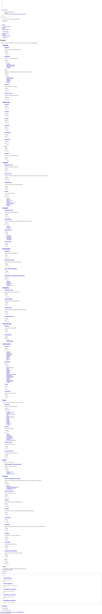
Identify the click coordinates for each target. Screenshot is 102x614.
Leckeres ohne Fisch (9, 450)
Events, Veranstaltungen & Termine (12, 478)
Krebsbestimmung (7, 578)
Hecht (8, 417)
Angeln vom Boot (10, 341)
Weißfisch (8, 421)
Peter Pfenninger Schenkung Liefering (13, 464)
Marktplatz (7, 524)
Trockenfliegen (9, 283)
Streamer (8, 284)
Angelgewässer (7, 344)
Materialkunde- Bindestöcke (9, 600)
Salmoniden (7, 139)
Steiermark (8, 356)
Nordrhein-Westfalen (10, 376)
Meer (6, 146)
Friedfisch (7, 111)
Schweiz (6, 384)
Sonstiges (8, 82)
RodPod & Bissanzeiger (11, 65)
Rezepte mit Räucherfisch (11, 440)
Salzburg (8, 355)
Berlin (8, 369)
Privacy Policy (5, 605)
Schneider (7, 153)
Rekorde (8, 81)
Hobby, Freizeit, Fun (9, 491)
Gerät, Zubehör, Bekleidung (11, 268)
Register (4, 9)
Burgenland (9, 352)
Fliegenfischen (8, 132)
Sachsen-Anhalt (9, 380)
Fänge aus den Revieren (11, 473)
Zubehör (8, 204)
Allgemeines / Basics (10, 412)
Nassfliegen (9, 282)
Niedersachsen (9, 375)
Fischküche (7, 404)
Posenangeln (9, 237)
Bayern (8, 368)
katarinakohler (10, 569)
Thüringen (8, 382)
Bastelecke (7, 533)
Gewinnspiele (7, 517)
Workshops (9, 486)
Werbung (7, 508)
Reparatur (8, 66)
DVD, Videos (7, 542)
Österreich (7, 346)
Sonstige (8, 424)
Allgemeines (7, 251)
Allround (7, 104)
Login (7, 9)
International (7, 391)
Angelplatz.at (9, 80)
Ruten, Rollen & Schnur (11, 202)
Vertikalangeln (9, 239)
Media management (6, 29)
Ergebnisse (8, 439)
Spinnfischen (9, 235)
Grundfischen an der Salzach (9, 589)
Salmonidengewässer (9, 316)
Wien (8, 359)
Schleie (8, 419)
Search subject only (7, 19)
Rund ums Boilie (9, 200)
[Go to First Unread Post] (4, 575)
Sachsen (8, 379)
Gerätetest (8, 67)
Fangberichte (6, 102)
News (6, 69)
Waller (8, 420)
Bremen (8, 371)
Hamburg (8, 372)
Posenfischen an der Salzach (9, 594)
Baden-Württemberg (10, 367)
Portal (4, 24)
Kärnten (8, 353)
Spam (6, 559)
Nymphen (8, 281)
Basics (8, 434)
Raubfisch (7, 125)
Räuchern (7, 426)
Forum (4, 25)
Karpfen (6, 118)
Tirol (7, 357)
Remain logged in (16, 14)
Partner (5, 460)
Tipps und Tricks (9, 438)
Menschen (8, 79)
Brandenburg (9, 370)
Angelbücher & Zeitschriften (11, 550)
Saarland (8, 378)
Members (4, 27)
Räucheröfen (9, 435)
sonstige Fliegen (9, 285)
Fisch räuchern (9, 436)
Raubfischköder (8, 219)
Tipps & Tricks (8, 173)
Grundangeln (9, 236)
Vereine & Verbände (10, 78)
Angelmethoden (8, 182)
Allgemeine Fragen (9, 164)
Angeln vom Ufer (10, 340)
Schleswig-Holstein (10, 381)
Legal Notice (5, 606)
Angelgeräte (7, 56)
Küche (4, 400)
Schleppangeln (9, 238)
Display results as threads (15, 19)
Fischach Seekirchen (7, 583)
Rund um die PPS (10, 471)
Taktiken (8, 201)
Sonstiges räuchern (10, 437)
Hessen (8, 373)
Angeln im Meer (7, 323)
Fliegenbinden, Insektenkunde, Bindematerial (14, 275)
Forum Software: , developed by (12, 612)
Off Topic (7, 499)
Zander (8, 422)
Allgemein (5, 45)
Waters (4, 28)
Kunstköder (9, 227)
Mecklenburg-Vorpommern (11, 374)
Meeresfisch (9, 423)
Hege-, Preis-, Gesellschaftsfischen (12, 487)
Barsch (8, 415)
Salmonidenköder (8, 298)
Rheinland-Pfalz (9, 377)
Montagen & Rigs (10, 203)
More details (35, 42)
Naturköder (9, 226)
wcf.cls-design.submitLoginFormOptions (19, 14)
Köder (8, 199)
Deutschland (7, 361)
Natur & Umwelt (9, 77)
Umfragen (7, 84)
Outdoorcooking (8, 442)
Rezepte (8, 413)
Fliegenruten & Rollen (9, 259)
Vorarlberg (8, 358)
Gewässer (8, 205)
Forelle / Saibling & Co (11, 416)
